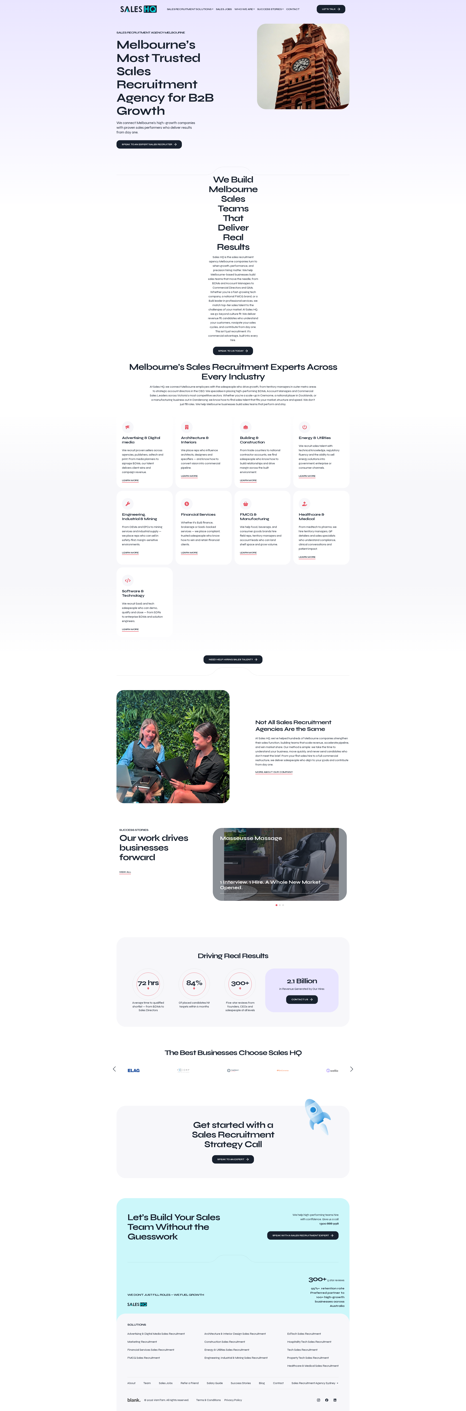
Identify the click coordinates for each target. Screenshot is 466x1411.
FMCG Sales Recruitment (143, 1357)
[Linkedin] (335, 1400)
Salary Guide (215, 1383)
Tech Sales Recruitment (302, 1349)
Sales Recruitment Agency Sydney (313, 1383)
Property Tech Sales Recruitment (308, 1357)
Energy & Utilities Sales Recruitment (226, 1349)
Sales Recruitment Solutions (190, 9)
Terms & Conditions (208, 1400)
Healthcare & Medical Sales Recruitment (313, 1365)
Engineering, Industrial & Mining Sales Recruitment (236, 1357)
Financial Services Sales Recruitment (150, 1349)
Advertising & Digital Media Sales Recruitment (156, 1333)
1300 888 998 (329, 1223)
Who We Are (244, 9)
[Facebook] (326, 1400)
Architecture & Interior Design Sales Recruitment (235, 1333)
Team (147, 1383)
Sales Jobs (166, 1383)
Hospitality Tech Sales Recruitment (309, 1341)
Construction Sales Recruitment (224, 1341)
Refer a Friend (190, 1383)
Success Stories (270, 9)
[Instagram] (318, 1400)
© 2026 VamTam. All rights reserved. (166, 1400)
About (131, 1383)
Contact (278, 1383)
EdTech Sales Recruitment (304, 1333)
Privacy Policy (233, 1400)
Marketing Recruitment (142, 1341)
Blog (262, 1383)
